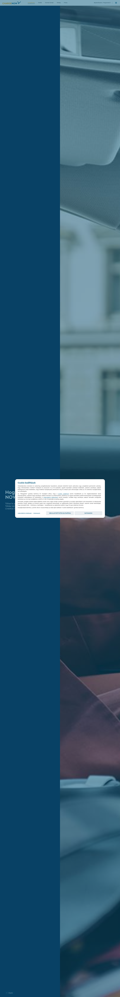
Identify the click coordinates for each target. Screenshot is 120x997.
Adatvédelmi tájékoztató (50, 497)
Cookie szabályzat (63, 493)
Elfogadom (88, 513)
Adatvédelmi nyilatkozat (25, 513)
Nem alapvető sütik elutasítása (60, 513)
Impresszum (36, 513)
